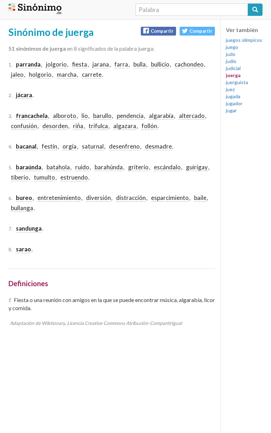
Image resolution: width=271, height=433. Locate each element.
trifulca (98, 126)
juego (232, 47)
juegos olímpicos (244, 40)
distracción (131, 197)
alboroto (64, 115)
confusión (24, 126)
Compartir (162, 31)
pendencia (130, 115)
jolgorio (56, 64)
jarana (100, 64)
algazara (124, 126)
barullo (102, 115)
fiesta (79, 64)
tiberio (20, 177)
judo (230, 54)
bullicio (160, 64)
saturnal (93, 146)
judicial (233, 68)
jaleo (17, 74)
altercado (192, 115)
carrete (92, 74)
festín (49, 146)
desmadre (158, 146)
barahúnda (109, 167)
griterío (138, 167)
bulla (139, 64)
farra (121, 64)
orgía (69, 146)
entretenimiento (59, 197)
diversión (98, 197)
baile (200, 197)
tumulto (44, 177)
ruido (82, 167)
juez (230, 89)
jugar (231, 110)
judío (231, 61)
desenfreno (124, 146)
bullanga (22, 208)
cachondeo (189, 64)
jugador (234, 103)
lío (85, 115)
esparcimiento (170, 197)
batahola (58, 167)
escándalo (167, 167)
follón (149, 126)
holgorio (40, 74)
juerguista (237, 82)
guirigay (197, 167)
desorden (55, 126)
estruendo (74, 177)
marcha (67, 74)
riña (78, 126)
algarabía (161, 115)
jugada (233, 96)
